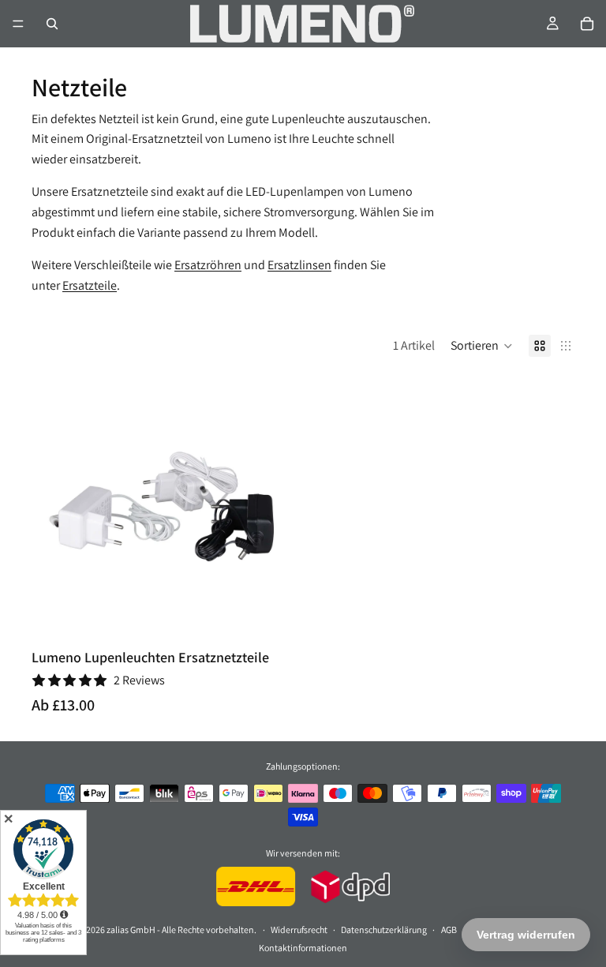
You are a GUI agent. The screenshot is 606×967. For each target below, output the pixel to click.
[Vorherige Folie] (55, 508)
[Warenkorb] (587, 23)
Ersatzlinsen (299, 265)
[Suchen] (52, 23)
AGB (449, 929)
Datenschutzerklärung (384, 929)
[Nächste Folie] (273, 508)
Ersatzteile (89, 285)
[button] (482, 345)
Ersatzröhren (207, 265)
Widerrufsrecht (299, 929)
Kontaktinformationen (303, 947)
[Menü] (18, 24)
